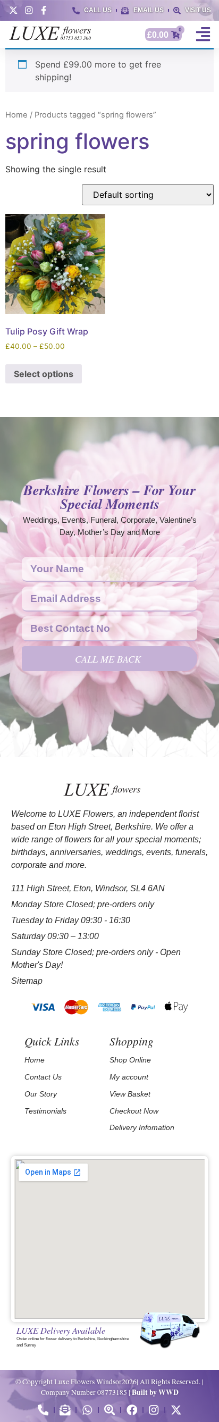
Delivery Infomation (142, 1127)
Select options (43, 374)
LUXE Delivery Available (60, 1330)
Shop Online (130, 1060)
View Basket (130, 1094)
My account (129, 1077)
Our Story (40, 1094)
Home (16, 115)
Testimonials (45, 1111)
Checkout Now (134, 1111)
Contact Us (43, 1077)
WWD (168, 1392)
